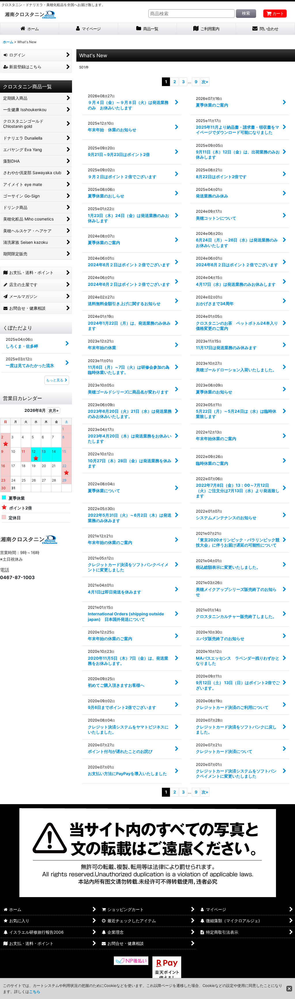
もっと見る (54, 380)
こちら (34, 991)
